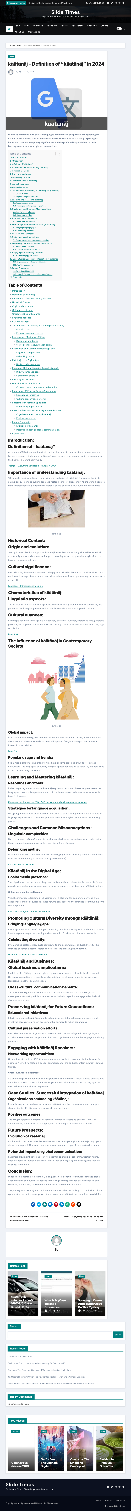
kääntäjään (13, 634)
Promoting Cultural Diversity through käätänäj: (33, 224)
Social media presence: (26, 221)
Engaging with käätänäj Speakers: (27, 252)
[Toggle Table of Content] (56, 154)
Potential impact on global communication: (34, 274)
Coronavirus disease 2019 (20, 1356)
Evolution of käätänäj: (25, 271)
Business (38, 25)
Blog (44, 1431)
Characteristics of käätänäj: (24, 180)
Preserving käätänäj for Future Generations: (32, 243)
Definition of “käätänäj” (22, 164)
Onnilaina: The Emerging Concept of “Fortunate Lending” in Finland (39, 1370)
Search (14, 1326)
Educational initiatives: (25, 246)
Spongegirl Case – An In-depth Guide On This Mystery (90, 1304)
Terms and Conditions (115, 1506)
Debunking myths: (24, 215)
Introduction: (17, 161)
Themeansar (53, 1503)
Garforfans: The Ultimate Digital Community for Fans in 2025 (36, 1363)
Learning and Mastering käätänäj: (27, 200)
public (15, 1431)
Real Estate (78, 25)
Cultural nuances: (20, 187)
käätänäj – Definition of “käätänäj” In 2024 (56, 64)
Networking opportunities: (27, 255)
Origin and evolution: (21, 174)
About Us (19, 31)
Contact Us (34, 31)
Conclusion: (18, 277)
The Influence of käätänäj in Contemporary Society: (35, 190)
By (17, 71)
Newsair (40, 1503)
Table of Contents (19, 157)
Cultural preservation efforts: (29, 249)
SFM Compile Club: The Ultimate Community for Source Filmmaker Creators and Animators (51, 1383)
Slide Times (65, 12)
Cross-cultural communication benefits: (32, 240)
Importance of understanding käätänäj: (30, 167)
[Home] (9, 29)
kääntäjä (12, 751)
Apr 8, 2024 (58, 1310)
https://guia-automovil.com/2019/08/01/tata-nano (22, 1301)
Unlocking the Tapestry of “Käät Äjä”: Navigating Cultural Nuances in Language (47, 802)
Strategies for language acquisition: (31, 206)
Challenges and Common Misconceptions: (31, 209)
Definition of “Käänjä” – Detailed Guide (27, 954)
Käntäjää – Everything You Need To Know (29, 911)
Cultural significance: (21, 177)
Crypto (104, 25)
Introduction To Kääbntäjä (21, 864)
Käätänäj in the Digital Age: (24, 218)
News (27, 25)
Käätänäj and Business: (23, 233)
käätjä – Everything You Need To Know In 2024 (32, 465)
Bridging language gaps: (26, 227)
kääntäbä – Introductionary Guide (25, 586)
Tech (17, 25)
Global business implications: (25, 237)
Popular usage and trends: (27, 196)
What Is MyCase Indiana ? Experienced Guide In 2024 (55, 1305)
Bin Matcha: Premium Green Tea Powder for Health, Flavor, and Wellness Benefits (46, 1376)
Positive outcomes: (25, 265)
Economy (52, 25)
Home (98, 1500)
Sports (64, 25)
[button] (124, 29)
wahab (18, 1307)
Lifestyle (92, 25)
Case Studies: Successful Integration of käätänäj (35, 259)
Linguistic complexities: (25, 212)
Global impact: (22, 194)
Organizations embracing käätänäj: (31, 262)
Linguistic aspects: (20, 184)
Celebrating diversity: (25, 230)
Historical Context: (20, 171)
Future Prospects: (20, 268)
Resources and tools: (24, 203)
